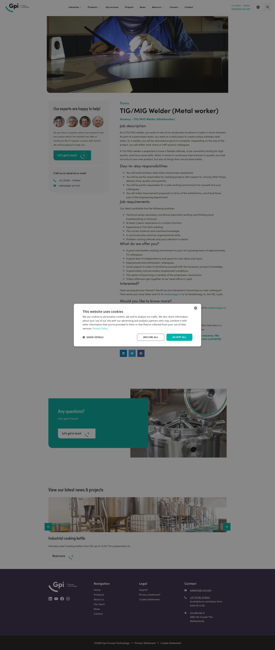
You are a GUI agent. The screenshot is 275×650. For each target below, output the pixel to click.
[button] (93, 337)
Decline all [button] (150, 337)
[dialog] (137, 325)
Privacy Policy (100, 328)
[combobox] (195, 307)
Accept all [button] (179, 337)
